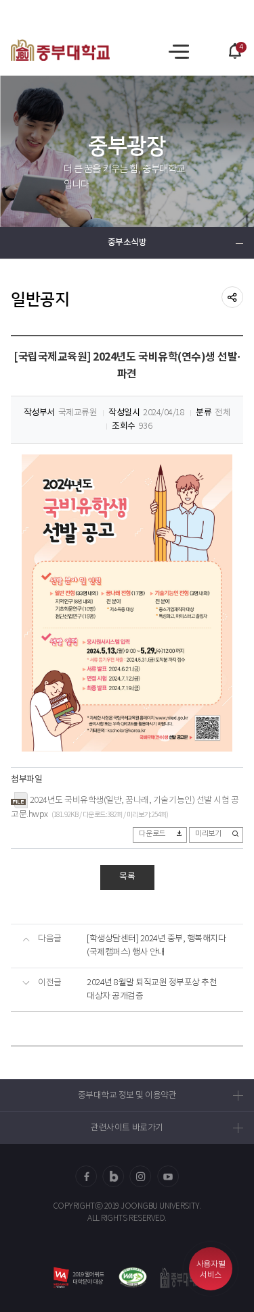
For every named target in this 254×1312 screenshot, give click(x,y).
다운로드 (152, 834)
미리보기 (208, 834)
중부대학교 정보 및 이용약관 (127, 1096)
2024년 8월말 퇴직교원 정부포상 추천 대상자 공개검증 (152, 989)
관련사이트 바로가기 (127, 1128)
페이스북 (86, 1176)
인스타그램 (141, 1176)
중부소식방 (127, 243)
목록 (127, 877)
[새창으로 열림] (132, 1277)
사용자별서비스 (210, 1270)
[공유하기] (232, 297)
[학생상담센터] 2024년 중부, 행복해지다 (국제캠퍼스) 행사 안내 (156, 945)
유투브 (168, 1176)
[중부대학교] (60, 50)
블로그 (113, 1176)
